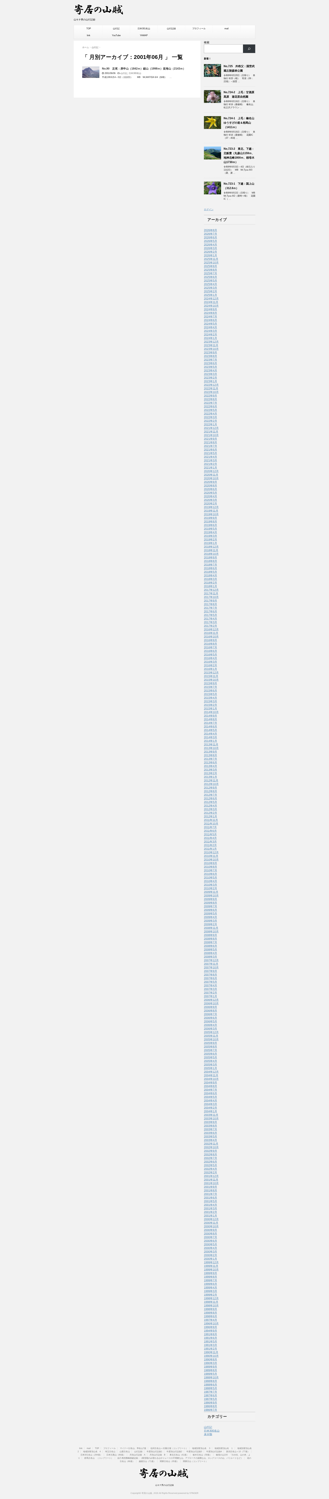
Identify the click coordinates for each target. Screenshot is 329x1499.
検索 (206, 42)
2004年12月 (211, 1071)
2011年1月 (210, 848)
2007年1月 (210, 996)
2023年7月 (210, 359)
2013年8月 (210, 755)
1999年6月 (210, 1284)
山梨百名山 (125, 1451)
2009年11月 (211, 892)
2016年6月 (210, 651)
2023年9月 (210, 352)
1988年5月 (210, 1388)
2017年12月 (211, 589)
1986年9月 (210, 1402)
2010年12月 (211, 852)
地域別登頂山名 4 (92, 1451)
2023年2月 (210, 377)
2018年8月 (210, 561)
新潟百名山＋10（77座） (237, 1451)
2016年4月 (210, 658)
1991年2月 (210, 1348)
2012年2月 (210, 812)
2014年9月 (210, 715)
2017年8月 (210, 604)
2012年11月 (211, 780)
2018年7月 (210, 564)
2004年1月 (210, 1111)
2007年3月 (210, 989)
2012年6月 (210, 798)
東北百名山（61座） (179, 1455)
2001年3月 (210, 1208)
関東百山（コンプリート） (195, 1461)
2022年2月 (210, 420)
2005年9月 (210, 1043)
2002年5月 (210, 1165)
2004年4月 (210, 1100)
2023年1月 (210, 381)
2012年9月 (210, 787)
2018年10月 (211, 553)
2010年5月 (210, 877)
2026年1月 (210, 255)
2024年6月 (210, 320)
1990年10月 (211, 1355)
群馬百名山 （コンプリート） (98, 1458)
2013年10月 (211, 748)
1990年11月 (211, 1352)
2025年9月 (210, 266)
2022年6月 (210, 406)
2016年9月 (210, 640)
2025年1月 (210, 295)
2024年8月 (210, 313)
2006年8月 (210, 1010)
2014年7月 (210, 722)
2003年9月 (210, 1122)
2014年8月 (210, 719)
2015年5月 (210, 694)
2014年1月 (210, 740)
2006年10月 (211, 1003)
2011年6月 (210, 830)
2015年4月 (210, 697)
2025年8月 (210, 269)
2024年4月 (210, 327)
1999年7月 (210, 1280)
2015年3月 (210, 701)
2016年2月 (210, 665)
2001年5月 (210, 1201)
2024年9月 (210, 309)
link (88, 35)
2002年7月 (210, 1158)
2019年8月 (210, 521)
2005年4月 (210, 1061)
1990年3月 (210, 1363)
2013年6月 (210, 762)
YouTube (116, 35)
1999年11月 (211, 1266)
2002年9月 (210, 1150)
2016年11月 (211, 633)
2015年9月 (210, 683)
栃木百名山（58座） (202, 1455)
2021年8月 (210, 442)
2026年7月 (210, 233)
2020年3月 (210, 500)
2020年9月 (210, 482)
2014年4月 (210, 733)
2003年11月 (211, 1115)
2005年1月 (210, 1068)
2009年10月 (211, 895)
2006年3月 (210, 1028)
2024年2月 (210, 334)
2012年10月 (211, 784)
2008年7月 (210, 942)
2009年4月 (210, 917)
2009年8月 (210, 902)
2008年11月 (211, 927)
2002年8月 (210, 1154)
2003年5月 (210, 1136)
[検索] (249, 49)
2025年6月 (210, 277)
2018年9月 (210, 557)
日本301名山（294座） (91, 1455)
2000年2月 (210, 1255)
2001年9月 (210, 1186)
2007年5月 (210, 981)
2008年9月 (210, 935)
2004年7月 (210, 1089)
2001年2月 (210, 1212)
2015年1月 (210, 708)
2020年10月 (211, 478)
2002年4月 (210, 1168)
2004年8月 (210, 1086)
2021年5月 (210, 453)
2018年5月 (210, 571)
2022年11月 (211, 388)
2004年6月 (210, 1093)
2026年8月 (210, 230)
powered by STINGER (188, 1493)
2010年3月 (210, 884)
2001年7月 (210, 1194)
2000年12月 (211, 1219)
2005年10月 (211, 1039)
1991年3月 (210, 1345)
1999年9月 (210, 1273)
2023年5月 (210, 366)
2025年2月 (210, 291)
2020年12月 (211, 471)
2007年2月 (210, 992)
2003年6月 (210, 1132)
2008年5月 (210, 949)
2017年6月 (210, 611)
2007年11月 (211, 963)
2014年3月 (210, 737)
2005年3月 (210, 1064)
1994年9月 (210, 1330)
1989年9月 (210, 1366)
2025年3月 (210, 287)
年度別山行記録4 (214, 1451)
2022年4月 (210, 413)
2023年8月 (210, 356)
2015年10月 (211, 679)
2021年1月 (210, 467)
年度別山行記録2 (174, 1451)
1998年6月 (210, 1316)
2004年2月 (210, 1107)
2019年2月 (210, 539)
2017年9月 (210, 600)
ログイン (209, 209)
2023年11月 (211, 345)
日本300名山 (135, 73)
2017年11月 (211, 593)
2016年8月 (210, 643)
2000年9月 (210, 1230)
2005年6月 (210, 1053)
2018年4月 (210, 575)
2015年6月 (210, 690)
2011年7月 (210, 827)
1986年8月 (210, 1406)
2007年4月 (210, 985)
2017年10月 (211, 597)
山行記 (116, 28)
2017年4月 (210, 618)
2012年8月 (210, 791)
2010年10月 (211, 859)
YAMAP (144, 35)
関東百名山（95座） (169, 1461)
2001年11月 (211, 1179)
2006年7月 (210, 1014)
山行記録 (171, 28)
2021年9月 (210, 438)
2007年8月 (210, 974)
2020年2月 (210, 503)
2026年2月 (210, 251)
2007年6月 (210, 978)
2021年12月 (211, 428)
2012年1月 (210, 816)
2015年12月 (211, 672)
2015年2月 (210, 705)
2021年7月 (210, 446)
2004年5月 (210, 1097)
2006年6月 (210, 1017)
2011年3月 (210, 841)
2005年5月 (210, 1057)
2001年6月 (210, 1197)
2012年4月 (210, 805)
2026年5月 (210, 241)
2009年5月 (210, 913)
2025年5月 (210, 280)
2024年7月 (210, 316)
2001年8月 (210, 1190)
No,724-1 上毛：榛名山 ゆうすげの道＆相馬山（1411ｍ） (240, 123)
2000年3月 (210, 1251)
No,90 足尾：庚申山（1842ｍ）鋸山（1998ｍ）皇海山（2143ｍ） (144, 68)
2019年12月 (211, 507)
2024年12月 (211, 298)
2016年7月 (210, 647)
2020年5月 (210, 492)
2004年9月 (210, 1082)
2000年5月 (210, 1244)
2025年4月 (210, 284)
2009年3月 (210, 920)
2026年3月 (210, 248)
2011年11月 (211, 820)
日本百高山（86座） (115, 1455)
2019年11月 (211, 510)
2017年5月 (210, 615)
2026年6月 (210, 237)
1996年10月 (211, 1323)
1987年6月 (210, 1395)
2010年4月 (210, 881)
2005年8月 (210, 1046)
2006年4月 (210, 1025)
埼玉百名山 (110, 1451)
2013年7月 (210, 758)
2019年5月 (210, 528)
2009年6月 (210, 910)
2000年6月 (210, 1240)
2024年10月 (211, 305)
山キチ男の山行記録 (164, 1485)
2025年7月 (210, 273)
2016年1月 (210, 669)
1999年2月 (210, 1294)
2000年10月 (211, 1226)
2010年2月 (210, 888)
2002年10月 (211, 1147)
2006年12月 (211, 999)
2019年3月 (210, 535)
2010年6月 (210, 874)
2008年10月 (211, 931)
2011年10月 (211, 823)
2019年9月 (210, 518)
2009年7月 (210, 906)
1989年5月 (210, 1373)
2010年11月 (211, 856)
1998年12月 (211, 1298)
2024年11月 (211, 302)
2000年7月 (210, 1237)
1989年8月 (210, 1370)
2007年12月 (211, 960)
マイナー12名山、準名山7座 (133, 1448)
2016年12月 (211, 629)
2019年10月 (211, 514)
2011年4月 (210, 838)
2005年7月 (210, 1050)
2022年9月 (210, 395)
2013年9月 (210, 751)
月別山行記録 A (137, 1455)
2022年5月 (210, 410)
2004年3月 (210, 1104)
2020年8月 (210, 485)
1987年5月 (210, 1399)
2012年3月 (210, 809)
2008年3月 (210, 956)
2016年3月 (210, 661)
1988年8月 (210, 1381)
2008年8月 (210, 938)
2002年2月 (210, 1172)
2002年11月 (211, 1143)
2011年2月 (210, 845)
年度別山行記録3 (194, 1451)
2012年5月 (210, 802)
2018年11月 (211, 550)
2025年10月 (211, 262)
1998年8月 (210, 1312)
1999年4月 (210, 1287)
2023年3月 (210, 374)
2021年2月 (210, 464)
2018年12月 (211, 546)
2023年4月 (210, 370)
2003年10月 (211, 1118)
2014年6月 (210, 726)
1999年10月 (211, 1269)
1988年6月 (210, 1384)
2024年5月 (210, 323)
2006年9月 (210, 1007)
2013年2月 (210, 773)
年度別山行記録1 (154, 1451)
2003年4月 (210, 1140)
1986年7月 (210, 1409)
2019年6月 (210, 525)
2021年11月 (211, 431)
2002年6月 (210, 1161)
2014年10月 (211, 712)
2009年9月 (210, 899)
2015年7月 (210, 687)
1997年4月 (210, 1319)
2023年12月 (211, 341)
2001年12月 (211, 1176)
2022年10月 (211, 392)
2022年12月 (211, 384)
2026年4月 (210, 244)
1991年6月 (210, 1337)
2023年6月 (210, 363)
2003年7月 (210, 1129)
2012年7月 (210, 794)
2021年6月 (210, 449)
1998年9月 (210, 1309)
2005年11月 (211, 1035)
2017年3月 (210, 622)
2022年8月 (210, 399)
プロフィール (199, 28)
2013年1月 (210, 776)
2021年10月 (211, 435)
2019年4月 (210, 532)
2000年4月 (210, 1248)
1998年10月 (211, 1305)
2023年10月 (211, 348)
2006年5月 (210, 1021)
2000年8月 (210, 1233)
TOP (88, 28)
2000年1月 (210, 1258)
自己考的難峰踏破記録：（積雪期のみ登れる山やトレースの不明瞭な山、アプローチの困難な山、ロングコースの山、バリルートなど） (180, 1458)
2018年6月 (210, 568)
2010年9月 (210, 863)
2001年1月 (210, 1215)
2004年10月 (211, 1079)
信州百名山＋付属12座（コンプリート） (169, 1448)
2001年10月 (211, 1183)
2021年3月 (210, 460)
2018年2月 (210, 582)
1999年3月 (210, 1291)
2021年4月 (210, 456)
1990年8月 (210, 1359)
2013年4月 (210, 766)
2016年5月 (210, 654)
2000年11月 (211, 1222)
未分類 (208, 1434)
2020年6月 (210, 489)
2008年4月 (210, 953)
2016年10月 (211, 636)
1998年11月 (211, 1302)
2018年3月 (210, 579)
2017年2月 (210, 625)
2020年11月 (211, 474)
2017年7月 (210, 607)
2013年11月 (211, 744)
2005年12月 (211, 1032)
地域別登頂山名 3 (201, 1448)
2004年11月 (211, 1075)
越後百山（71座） (147, 1461)
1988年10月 (211, 1377)
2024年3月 (210, 330)
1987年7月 (210, 1391)
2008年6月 (210, 945)
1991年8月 (210, 1334)
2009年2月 (210, 924)
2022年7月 (210, 402)
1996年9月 (210, 1327)
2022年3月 (210, 417)
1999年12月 (211, 1262)
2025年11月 (211, 259)
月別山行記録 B (157, 1455)
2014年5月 (210, 730)
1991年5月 (210, 1341)
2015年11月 (211, 676)
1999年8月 (210, 1276)
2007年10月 (211, 967)
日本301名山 (145, 28)
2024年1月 (210, 338)
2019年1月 (210, 543)
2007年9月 (210, 971)
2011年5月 (210, 834)
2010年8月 (210, 866)
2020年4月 (210, 496)
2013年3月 (210, 769)
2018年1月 (210, 586)
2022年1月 (210, 424)
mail (226, 28)
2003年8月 (210, 1125)
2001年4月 (210, 1204)
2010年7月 (210, 870)
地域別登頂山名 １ (224, 1448)
